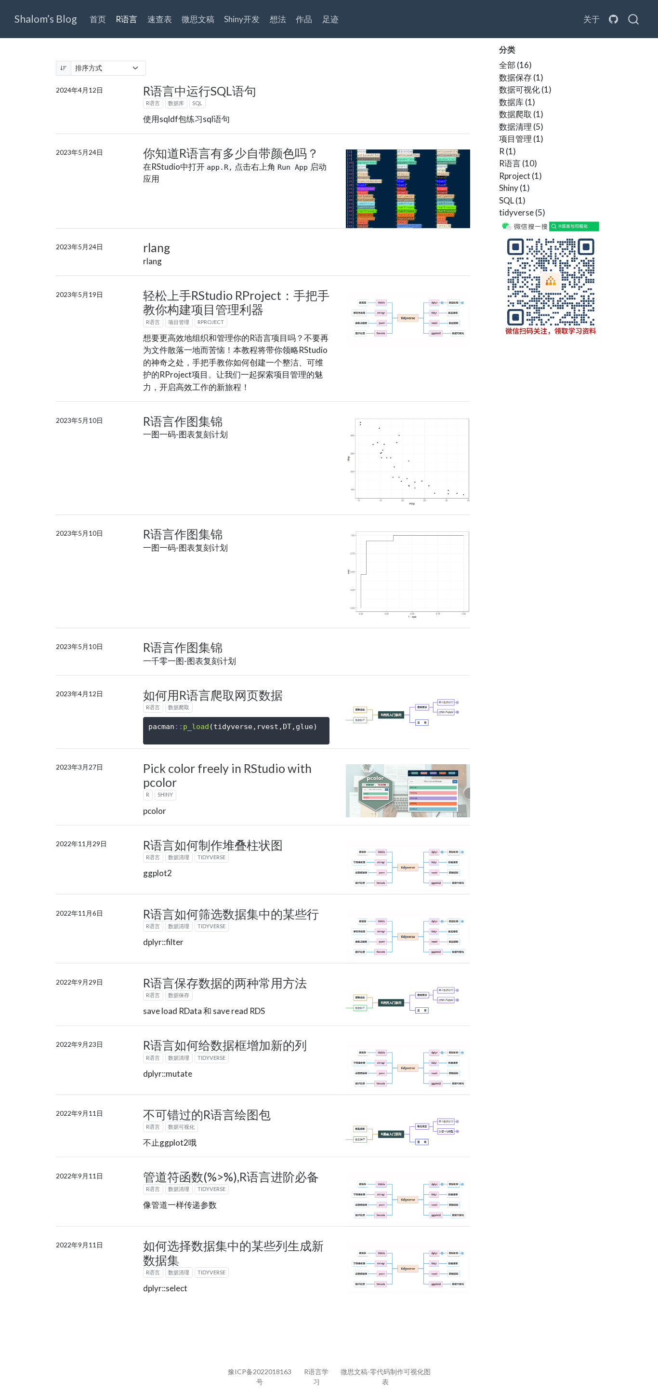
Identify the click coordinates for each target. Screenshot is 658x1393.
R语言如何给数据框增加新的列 (225, 1045)
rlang (156, 248)
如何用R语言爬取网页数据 (213, 695)
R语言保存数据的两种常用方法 (225, 983)
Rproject (210, 322)
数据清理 (178, 857)
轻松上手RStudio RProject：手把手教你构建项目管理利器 (236, 302)
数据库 (176, 103)
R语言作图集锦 (183, 421)
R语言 (153, 103)
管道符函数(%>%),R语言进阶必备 (231, 1177)
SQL (197, 103)
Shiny (165, 794)
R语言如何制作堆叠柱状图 (213, 845)
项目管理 (178, 322)
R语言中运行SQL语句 (199, 91)
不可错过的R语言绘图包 (207, 1115)
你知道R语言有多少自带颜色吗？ (231, 153)
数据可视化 (181, 1126)
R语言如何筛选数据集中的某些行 (231, 914)
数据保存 (178, 995)
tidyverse (211, 857)
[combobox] (634, 19)
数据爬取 (178, 707)
